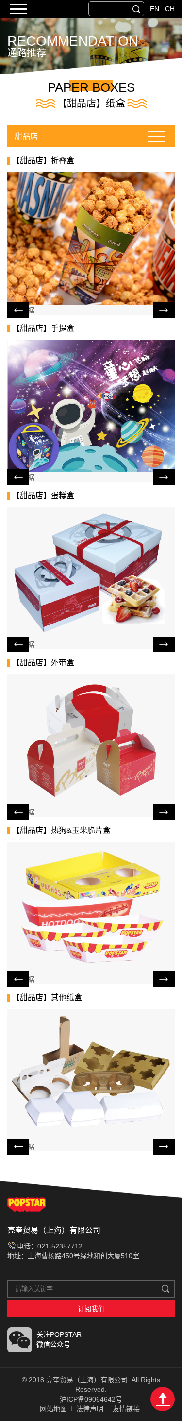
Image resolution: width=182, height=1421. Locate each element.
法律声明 (89, 1409)
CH (170, 9)
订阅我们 (91, 1309)
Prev (18, 310)
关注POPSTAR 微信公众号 (59, 1339)
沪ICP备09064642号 (91, 1399)
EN (154, 9)
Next (164, 310)
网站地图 (53, 1409)
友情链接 (126, 1409)
